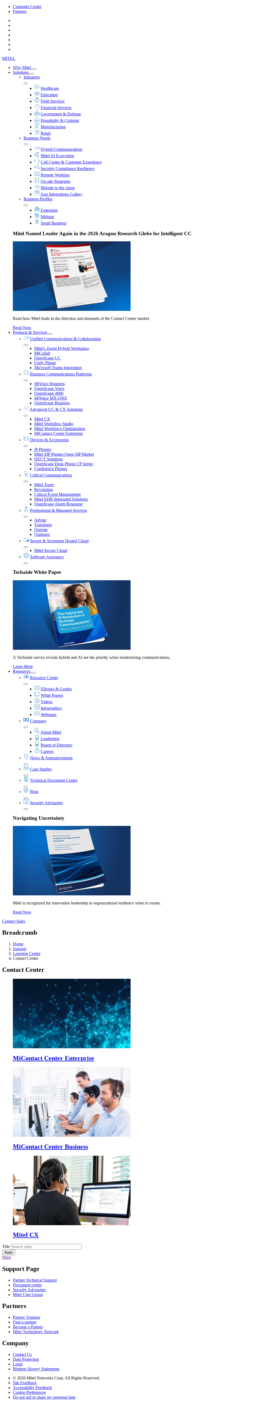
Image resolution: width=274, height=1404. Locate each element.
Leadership (50, 738)
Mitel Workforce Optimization (59, 428)
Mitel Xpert (44, 484)
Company (38, 721)
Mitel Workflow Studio (53, 423)
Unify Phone (45, 363)
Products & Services (30, 332)
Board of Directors (56, 745)
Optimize (42, 534)
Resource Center (44, 677)
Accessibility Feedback (32, 1387)
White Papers (52, 695)
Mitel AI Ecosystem (57, 155)
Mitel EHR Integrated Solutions (61, 499)
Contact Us (22, 1354)
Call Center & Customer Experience (71, 162)
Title (6, 1246)
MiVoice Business (49, 383)
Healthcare (50, 88)
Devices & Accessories (49, 440)
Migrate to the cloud (58, 187)
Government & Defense (61, 114)
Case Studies (41, 769)
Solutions (21, 72)
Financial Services (56, 107)
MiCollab (42, 353)
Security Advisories (46, 802)
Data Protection (26, 1359)
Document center (27, 1285)
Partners (19, 11)
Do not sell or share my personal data (44, 1397)
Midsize (47, 216)
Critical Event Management (57, 494)
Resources (22, 671)
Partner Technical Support (35, 1280)
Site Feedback (25, 1382)
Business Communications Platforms (61, 374)
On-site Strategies (55, 181)
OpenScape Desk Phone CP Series (63, 464)
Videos (46, 701)
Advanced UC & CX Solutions (56, 409)
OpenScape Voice (49, 388)
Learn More (23, 666)
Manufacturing (53, 127)
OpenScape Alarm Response (58, 504)
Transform (43, 525)
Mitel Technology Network (36, 1331)
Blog (34, 791)
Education (49, 94)
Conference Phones (50, 468)
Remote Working (55, 175)
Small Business (53, 223)
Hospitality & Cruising (60, 120)
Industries (32, 77)
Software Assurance (47, 557)
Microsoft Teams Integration (58, 367)
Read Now (22, 327)
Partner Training (26, 1317)
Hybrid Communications (61, 149)
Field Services (52, 101)
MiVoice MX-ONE (50, 398)
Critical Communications (51, 475)
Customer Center (27, 6)
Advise (40, 520)
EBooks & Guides (56, 689)
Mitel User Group (28, 1294)
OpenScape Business (52, 403)
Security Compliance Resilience (67, 168)
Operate (41, 529)
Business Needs (37, 138)
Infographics (51, 708)
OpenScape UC (47, 358)
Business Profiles (38, 199)
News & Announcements (51, 758)
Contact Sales (13, 921)
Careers (47, 751)
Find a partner (24, 1322)
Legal (17, 1364)
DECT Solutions (48, 459)
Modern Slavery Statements (36, 1369)
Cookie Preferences (29, 1392)
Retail (46, 133)
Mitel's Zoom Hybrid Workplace (61, 348)
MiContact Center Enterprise (58, 433)
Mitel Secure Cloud (50, 550)
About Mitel (50, 732)
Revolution (43, 489)
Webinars (48, 714)
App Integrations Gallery (61, 194)
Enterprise (49, 210)
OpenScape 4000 (48, 393)
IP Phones (42, 449)
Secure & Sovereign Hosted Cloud (59, 541)
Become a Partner (28, 1327)
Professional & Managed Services (58, 510)
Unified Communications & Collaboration (65, 339)
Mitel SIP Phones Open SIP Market (64, 454)
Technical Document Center (53, 780)
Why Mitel (22, 67)
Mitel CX (42, 419)
